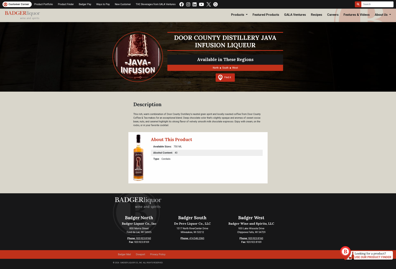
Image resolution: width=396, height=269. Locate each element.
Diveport (140, 254)
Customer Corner (19, 4)
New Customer (123, 4)
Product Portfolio (43, 4)
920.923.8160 (139, 238)
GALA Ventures (295, 15)
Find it (227, 77)
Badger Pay (85, 4)
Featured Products (266, 15)
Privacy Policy (158, 254)
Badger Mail (124, 254)
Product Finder (66, 4)
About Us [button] (381, 15)
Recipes (316, 15)
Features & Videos (357, 15)
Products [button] (238, 15)
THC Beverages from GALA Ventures (156, 4)
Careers (333, 15)
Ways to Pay (103, 4)
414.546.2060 (192, 238)
